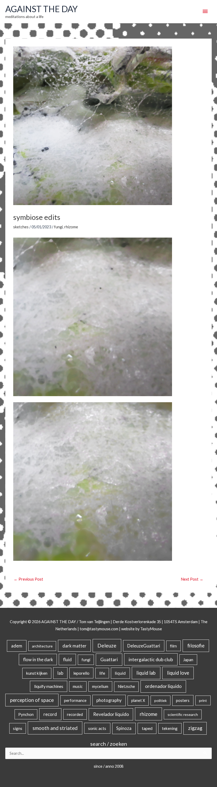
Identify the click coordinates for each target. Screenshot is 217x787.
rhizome (71, 227)
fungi (58, 227)
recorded (75, 714)
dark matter (74, 646)
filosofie (196, 646)
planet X (138, 700)
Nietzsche (126, 686)
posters (182, 700)
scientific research (183, 714)
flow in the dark (38, 659)
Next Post (192, 579)
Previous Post (28, 579)
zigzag (195, 728)
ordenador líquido (163, 686)
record (50, 714)
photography (108, 700)
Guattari (109, 659)
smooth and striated (55, 728)
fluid (67, 659)
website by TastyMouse (141, 629)
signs (17, 728)
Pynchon (26, 714)
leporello (81, 672)
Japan (188, 659)
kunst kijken (36, 673)
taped (147, 728)
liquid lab (146, 673)
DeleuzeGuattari (143, 645)
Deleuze (106, 645)
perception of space (32, 700)
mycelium (100, 686)
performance (75, 700)
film (173, 646)
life (102, 673)
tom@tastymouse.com (99, 629)
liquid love (178, 673)
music (78, 686)
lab (60, 673)
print (203, 700)
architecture (42, 646)
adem (16, 646)
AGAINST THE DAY (41, 9)
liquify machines (48, 686)
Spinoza (124, 728)
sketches (21, 227)
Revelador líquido (111, 714)
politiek (160, 700)
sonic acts (97, 728)
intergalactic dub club (151, 659)
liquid (120, 672)
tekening (170, 728)
